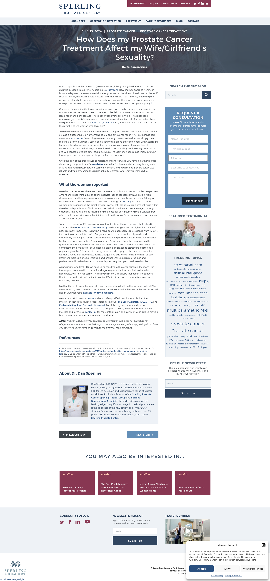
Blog (179, 21)
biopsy (204, 281)
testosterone (185, 347)
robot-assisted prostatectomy (90, 227)
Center (90, 298)
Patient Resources (158, 21)
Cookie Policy (217, 575)
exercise (172, 293)
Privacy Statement (233, 575)
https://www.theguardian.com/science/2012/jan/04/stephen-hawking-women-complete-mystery (103, 351)
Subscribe (188, 393)
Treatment (133, 21)
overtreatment (190, 315)
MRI (202, 305)
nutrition (172, 315)
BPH (172, 285)
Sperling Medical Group (113, 397)
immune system (173, 301)
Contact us (91, 312)
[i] (152, 103)
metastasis (175, 305)
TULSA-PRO (146, 301)
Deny (227, 568)
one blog (127, 201)
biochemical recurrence (177, 281)
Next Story (143, 434)
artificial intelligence (187, 272)
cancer (179, 285)
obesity (180, 315)
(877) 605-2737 (137, 3)
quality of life (200, 340)
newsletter (97, 164)
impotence (76, 138)
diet (182, 288)
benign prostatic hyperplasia (188, 277)
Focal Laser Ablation (128, 301)
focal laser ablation (193, 293)
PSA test (189, 340)
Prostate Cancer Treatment (163, 31)
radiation (171, 343)
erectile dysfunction (103, 122)
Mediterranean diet (201, 301)
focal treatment (197, 297)
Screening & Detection (105, 21)
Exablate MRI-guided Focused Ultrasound (82, 305)
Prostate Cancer (121, 31)
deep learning (190, 285)
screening (173, 347)
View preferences (253, 568)
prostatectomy (176, 336)
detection (201, 285)
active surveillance (188, 265)
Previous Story (76, 434)
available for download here (97, 292)
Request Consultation (163, 3)
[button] (263, 545)
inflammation (186, 301)
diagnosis (174, 288)
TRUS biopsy (200, 347)
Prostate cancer (187, 330)
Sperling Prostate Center (104, 418)
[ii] (93, 233)
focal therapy (179, 297)
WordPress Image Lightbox (14, 579)
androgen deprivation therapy (187, 269)
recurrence (205, 344)
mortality (186, 305)
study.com (112, 90)
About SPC (78, 21)
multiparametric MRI (187, 310)
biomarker (193, 281)
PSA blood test (201, 336)
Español (185, 3)
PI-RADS (202, 315)
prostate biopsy (188, 318)
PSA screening (176, 340)
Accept (202, 568)
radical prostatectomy (188, 343)
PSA (189, 336)
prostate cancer (187, 323)
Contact (193, 21)
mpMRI (195, 305)
